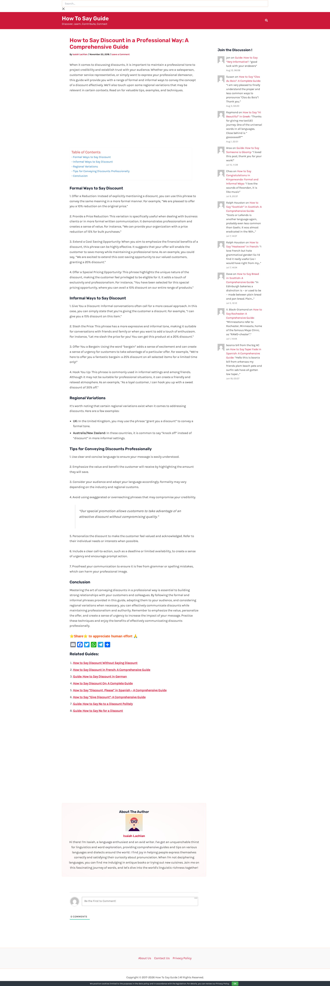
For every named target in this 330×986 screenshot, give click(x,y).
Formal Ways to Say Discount (92, 157)
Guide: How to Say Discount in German (100, 676)
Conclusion (80, 175)
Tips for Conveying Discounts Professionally (101, 171)
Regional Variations (85, 166)
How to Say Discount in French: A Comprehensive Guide (111, 670)
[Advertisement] (134, 122)
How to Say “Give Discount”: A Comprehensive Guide (109, 697)
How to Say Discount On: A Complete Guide (103, 683)
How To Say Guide (85, 18)
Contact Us (162, 958)
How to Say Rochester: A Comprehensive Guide (244, 313)
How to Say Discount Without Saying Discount (105, 663)
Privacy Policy (182, 958)
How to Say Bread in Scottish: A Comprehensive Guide (242, 278)
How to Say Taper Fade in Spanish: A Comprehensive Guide (243, 353)
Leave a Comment (120, 54)
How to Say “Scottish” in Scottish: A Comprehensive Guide (244, 207)
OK (235, 983)
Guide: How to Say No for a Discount (98, 711)
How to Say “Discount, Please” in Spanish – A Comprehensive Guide (120, 690)
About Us (144, 958)
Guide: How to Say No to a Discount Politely (103, 704)
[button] (266, 21)
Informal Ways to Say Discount (93, 161)
